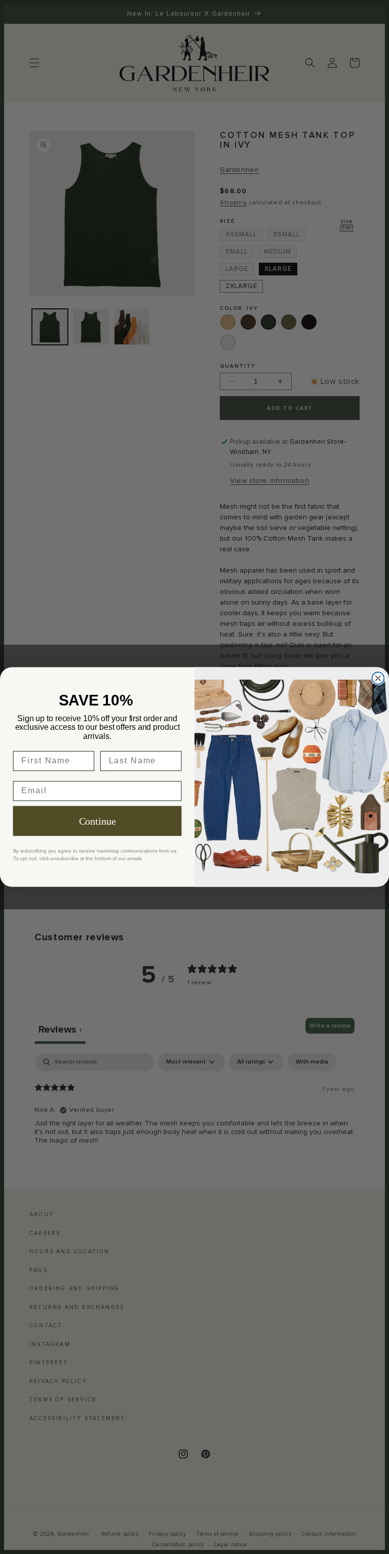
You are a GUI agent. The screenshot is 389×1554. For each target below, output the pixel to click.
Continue (97, 821)
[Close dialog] (378, 678)
